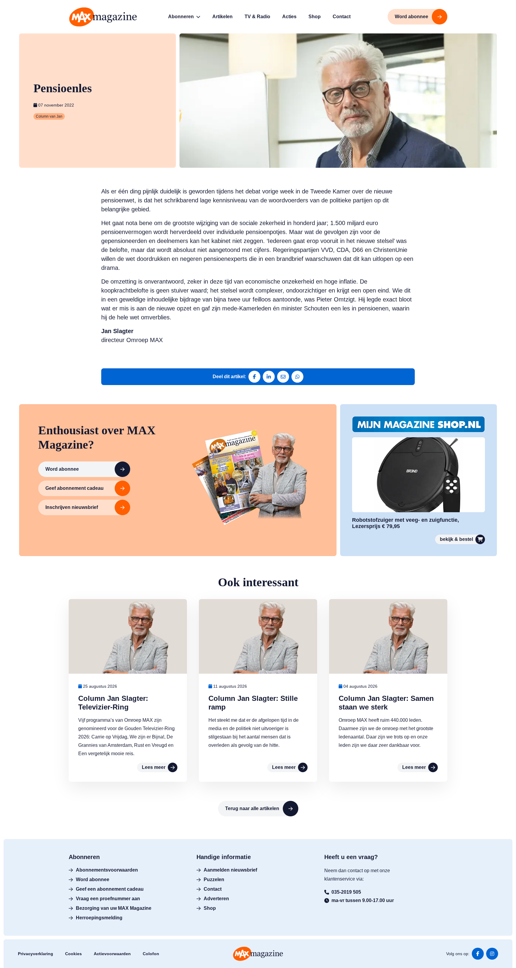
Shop (210, 908)
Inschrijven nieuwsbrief (71, 507)
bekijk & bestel (456, 539)
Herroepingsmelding (99, 917)
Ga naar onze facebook (478, 954)
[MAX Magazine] (103, 17)
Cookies (73, 953)
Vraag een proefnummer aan (108, 898)
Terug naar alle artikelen (252, 808)
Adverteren (216, 898)
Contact (213, 889)
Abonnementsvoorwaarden (107, 869)
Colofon (151, 953)
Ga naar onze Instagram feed (492, 954)
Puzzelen (214, 879)
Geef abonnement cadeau (74, 488)
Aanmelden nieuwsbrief (230, 869)
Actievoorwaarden (112, 953)
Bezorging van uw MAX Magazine (113, 908)
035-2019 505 (346, 892)
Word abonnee (62, 469)
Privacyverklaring (35, 953)
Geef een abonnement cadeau (110, 889)
